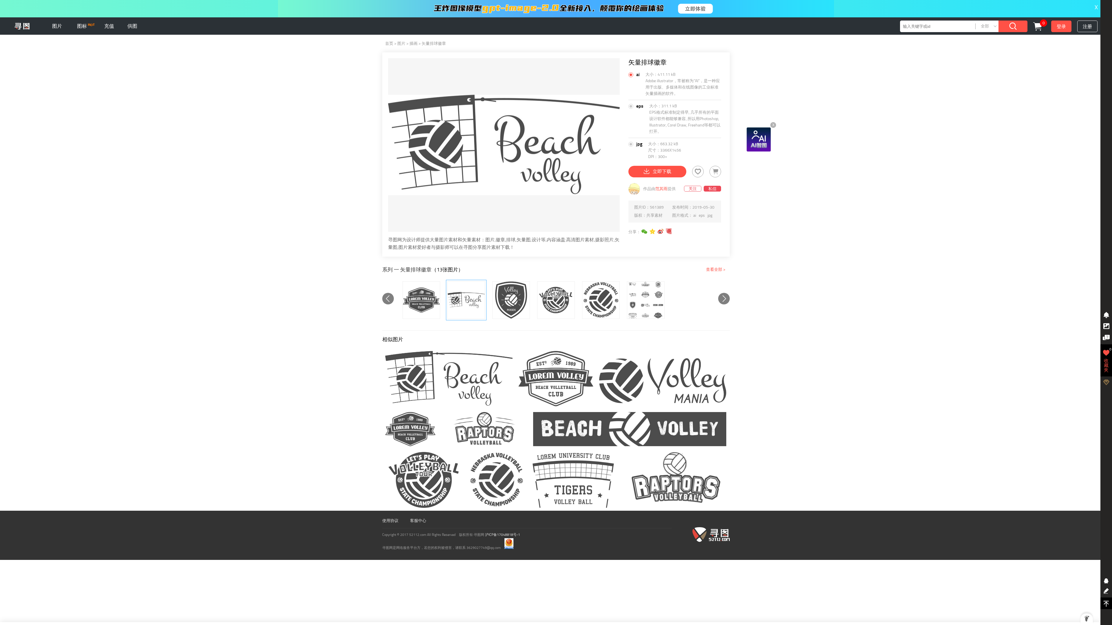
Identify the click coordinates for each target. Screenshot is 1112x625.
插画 (413, 43)
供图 (132, 26)
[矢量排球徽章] (421, 300)
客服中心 (418, 520)
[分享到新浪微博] (661, 231)
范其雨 (661, 188)
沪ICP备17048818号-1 (502, 535)
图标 (82, 26)
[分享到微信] (644, 231)
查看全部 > (715, 269)
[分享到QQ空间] (653, 231)
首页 (389, 43)
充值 (109, 26)
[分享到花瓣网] (669, 231)
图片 (57, 26)
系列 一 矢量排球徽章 (406, 269)
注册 (1087, 26)
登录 (1061, 26)
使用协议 (390, 520)
